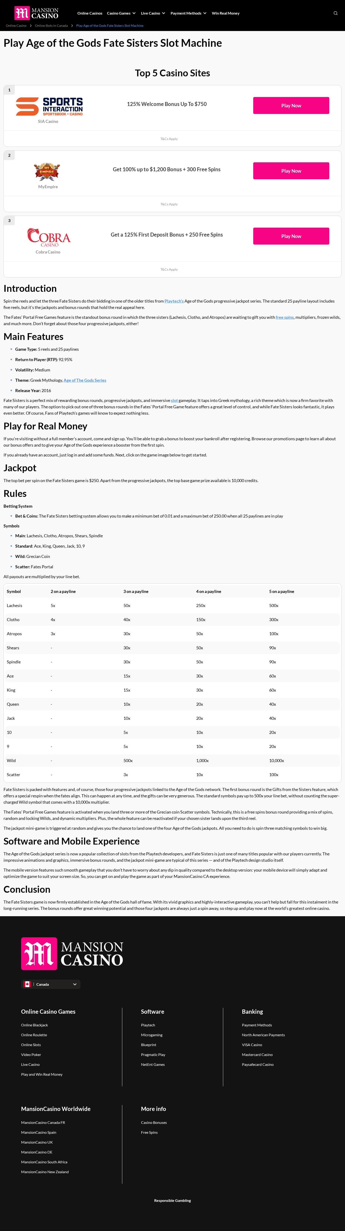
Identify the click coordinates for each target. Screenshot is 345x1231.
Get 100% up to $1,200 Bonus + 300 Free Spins (167, 169)
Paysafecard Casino (258, 1064)
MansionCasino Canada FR (43, 1122)
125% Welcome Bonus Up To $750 (167, 104)
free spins (285, 317)
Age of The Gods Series (85, 380)
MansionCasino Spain (38, 1132)
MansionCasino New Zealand (45, 1171)
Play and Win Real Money (41, 1074)
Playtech (148, 1025)
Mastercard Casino (257, 1054)
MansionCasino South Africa (44, 1162)
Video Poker (31, 1054)
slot (174, 400)
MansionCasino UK (37, 1142)
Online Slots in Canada (51, 25)
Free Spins (149, 1132)
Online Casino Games (48, 1011)
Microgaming (151, 1034)
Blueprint (148, 1044)
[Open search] (335, 13)
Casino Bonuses (154, 1122)
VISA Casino (252, 1044)
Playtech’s (174, 301)
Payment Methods (257, 1025)
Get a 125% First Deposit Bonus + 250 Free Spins (167, 234)
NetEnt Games (153, 1064)
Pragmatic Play (153, 1054)
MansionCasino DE (36, 1152)
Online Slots (31, 1044)
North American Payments (263, 1034)
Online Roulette (34, 1034)
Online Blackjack (34, 1025)
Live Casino (30, 1064)
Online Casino (16, 25)
